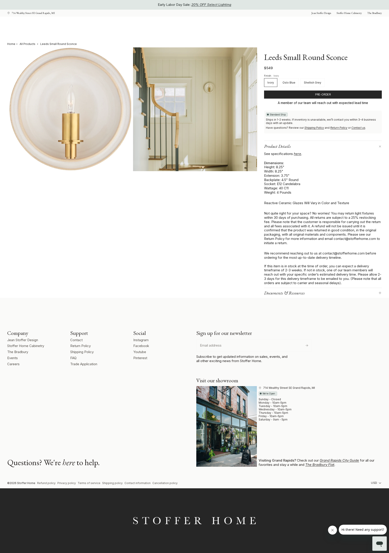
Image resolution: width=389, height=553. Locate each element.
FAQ (73, 358)
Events (12, 358)
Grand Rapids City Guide (339, 460)
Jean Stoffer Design (22, 340)
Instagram (141, 340)
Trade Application (83, 364)
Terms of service (89, 483)
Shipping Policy (314, 127)
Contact (76, 340)
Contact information (137, 483)
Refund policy (46, 483)
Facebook (141, 346)
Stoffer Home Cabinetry (25, 346)
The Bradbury (17, 352)
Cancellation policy (165, 483)
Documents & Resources (284, 293)
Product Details (277, 146)
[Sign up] (307, 345)
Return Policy (338, 127)
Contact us (358, 127)
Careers (13, 364)
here (297, 154)
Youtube (139, 352)
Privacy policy (66, 483)
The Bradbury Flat (319, 464)
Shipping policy (112, 483)
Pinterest (140, 358)
